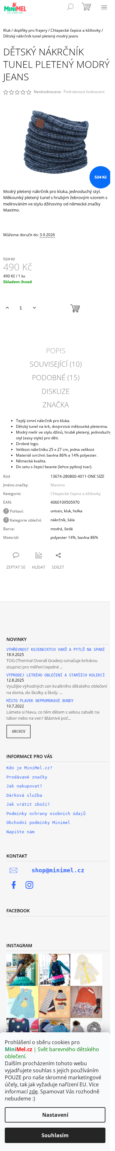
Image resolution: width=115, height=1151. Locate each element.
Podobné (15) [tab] (56, 377)
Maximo (57, 485)
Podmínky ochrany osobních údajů (46, 813)
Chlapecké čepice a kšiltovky (75, 493)
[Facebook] (13, 885)
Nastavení (55, 1114)
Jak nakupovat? (24, 786)
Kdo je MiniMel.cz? (29, 767)
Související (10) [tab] (56, 364)
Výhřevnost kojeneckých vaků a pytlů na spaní (55, 650)
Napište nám (20, 831)
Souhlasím (55, 1135)
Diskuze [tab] (56, 391)
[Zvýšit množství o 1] (7, 308)
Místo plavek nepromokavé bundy (39, 701)
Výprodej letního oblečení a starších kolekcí (55, 675)
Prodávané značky (26, 777)
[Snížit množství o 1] (34, 308)
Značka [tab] (55, 404)
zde (33, 1091)
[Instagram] (29, 885)
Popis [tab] (55, 350)
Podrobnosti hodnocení (84, 91)
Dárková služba (24, 795)
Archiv (18, 731)
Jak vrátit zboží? (28, 804)
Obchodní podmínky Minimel (38, 822)
